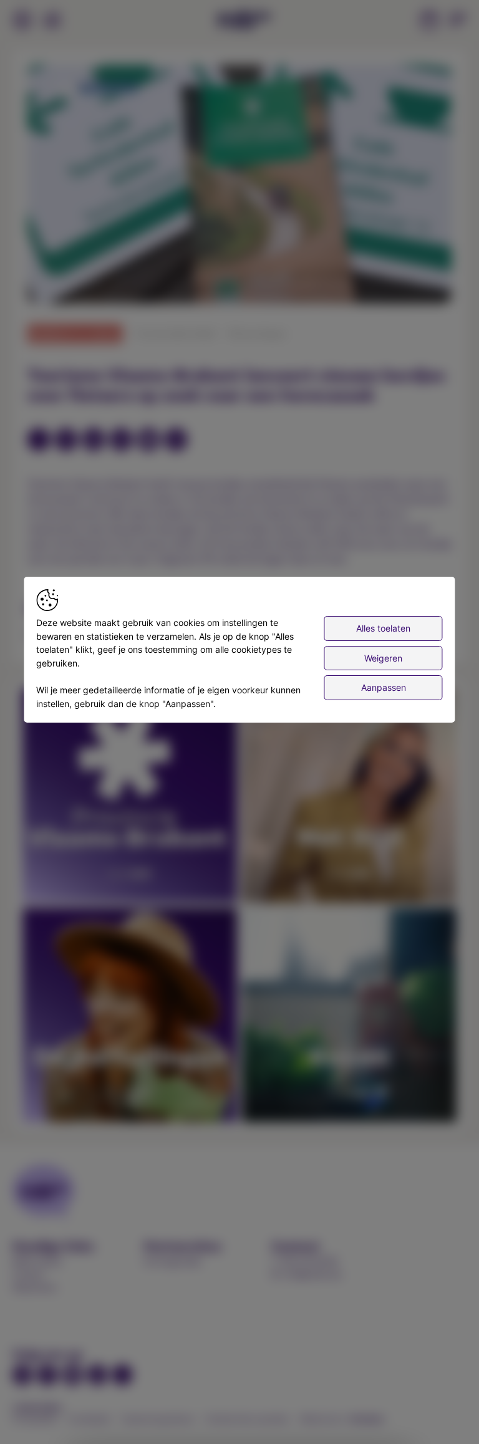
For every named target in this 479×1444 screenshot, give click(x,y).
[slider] (239, 264)
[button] (242, 187)
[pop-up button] (412, 284)
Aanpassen (383, 687)
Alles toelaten (383, 628)
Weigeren (383, 658)
